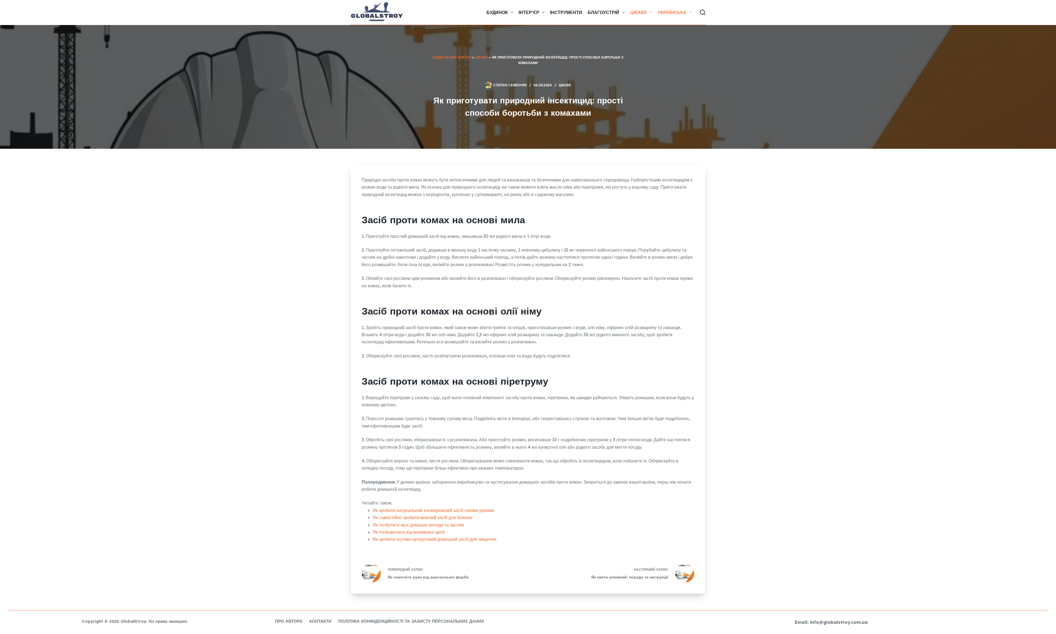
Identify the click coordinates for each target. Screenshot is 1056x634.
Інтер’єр (529, 12)
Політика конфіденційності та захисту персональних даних (411, 621)
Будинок (497, 12)
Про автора (288, 621)
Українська (672, 12)
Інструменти (566, 12)
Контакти (320, 621)
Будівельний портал (452, 57)
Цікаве (638, 12)
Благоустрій (603, 12)
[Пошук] (702, 12)
